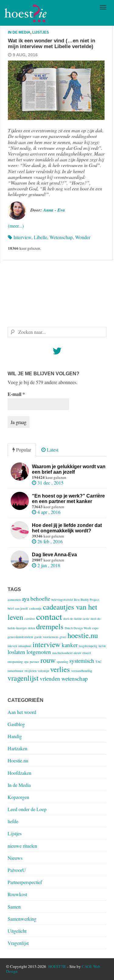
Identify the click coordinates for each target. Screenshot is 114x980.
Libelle (40, 237)
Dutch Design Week (78, 628)
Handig (15, 736)
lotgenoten (38, 652)
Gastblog (16, 724)
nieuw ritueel (82, 653)
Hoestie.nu (18, 760)
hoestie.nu (82, 635)
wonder (82, 237)
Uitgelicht (17, 931)
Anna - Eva (54, 210)
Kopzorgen (18, 797)
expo (95, 628)
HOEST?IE (57, 966)
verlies (60, 669)
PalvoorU (17, 870)
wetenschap (61, 237)
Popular (23, 449)
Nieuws (15, 858)
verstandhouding (81, 671)
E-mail (16, 394)
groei (63, 637)
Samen (14, 906)
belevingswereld (62, 599)
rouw (48, 660)
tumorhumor (15, 671)
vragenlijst (23, 678)
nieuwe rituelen (22, 846)
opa (26, 661)
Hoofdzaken (19, 773)
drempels (50, 626)
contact (49, 616)
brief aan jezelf (18, 608)
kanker (70, 645)
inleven (12, 646)
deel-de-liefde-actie (76, 619)
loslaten (16, 652)
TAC (98, 661)
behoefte (40, 598)
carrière (29, 619)
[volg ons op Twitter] (57, 352)
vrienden (50, 678)
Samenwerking (22, 919)
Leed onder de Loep (27, 809)
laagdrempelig (88, 646)
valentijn (43, 671)
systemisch (81, 660)
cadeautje (35, 608)
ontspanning (15, 661)
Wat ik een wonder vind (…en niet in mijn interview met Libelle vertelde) (51, 43)
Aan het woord (22, 712)
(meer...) (16, 225)
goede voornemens (46, 637)
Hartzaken (17, 748)
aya (25, 598)
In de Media (19, 32)
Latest (52, 449)
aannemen (14, 599)
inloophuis (24, 646)
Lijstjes (40, 32)
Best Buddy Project (86, 599)
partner (34, 661)
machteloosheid (62, 653)
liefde (102, 646)
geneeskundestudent (20, 637)
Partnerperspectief (25, 882)
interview (22, 237)
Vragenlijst (18, 943)
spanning (62, 661)
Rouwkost (17, 894)
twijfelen (30, 671)
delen (31, 628)
